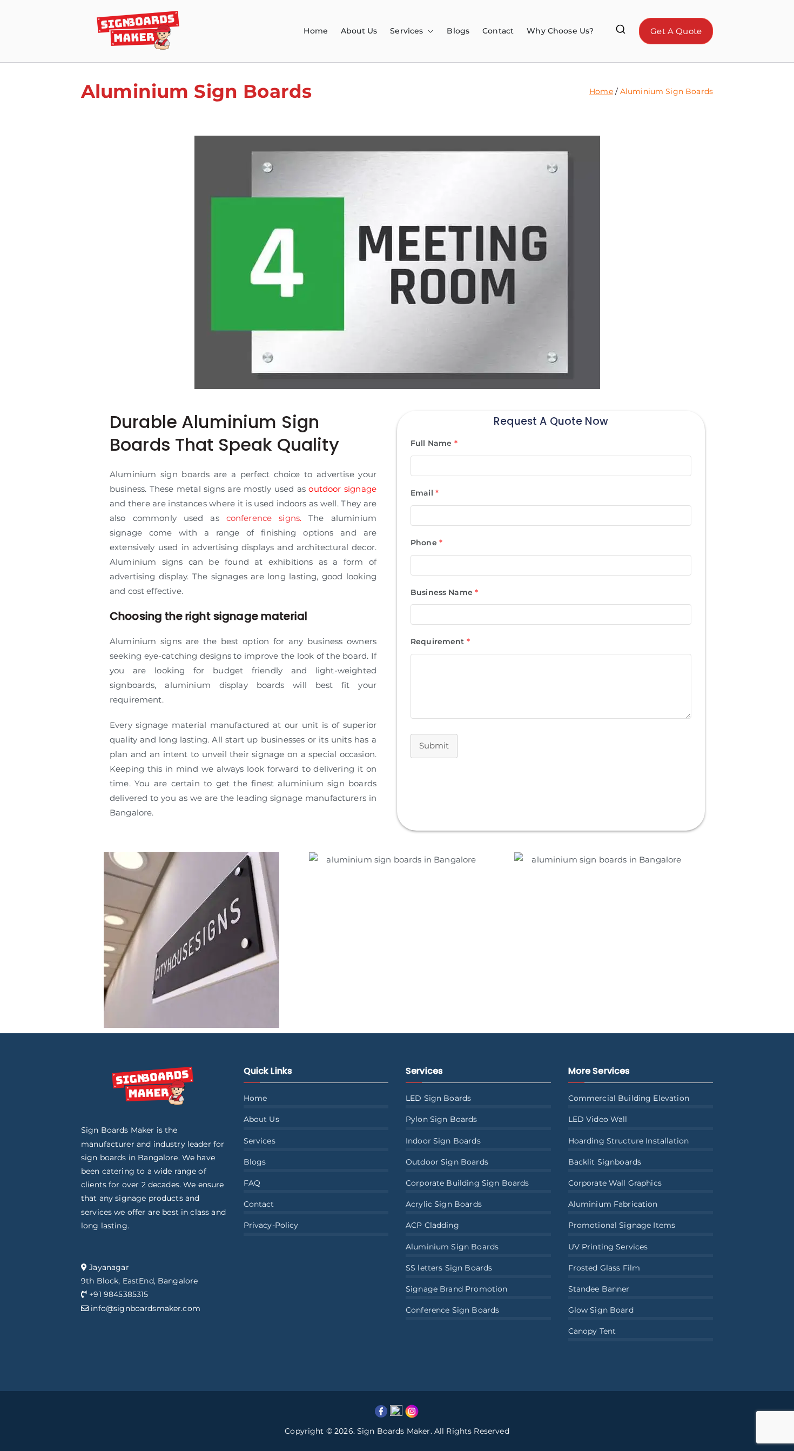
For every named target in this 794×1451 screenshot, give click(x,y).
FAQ (252, 1183)
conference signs (263, 518)
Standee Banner (599, 1289)
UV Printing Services (608, 1247)
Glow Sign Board (601, 1310)
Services (259, 1141)
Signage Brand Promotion (456, 1289)
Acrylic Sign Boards (444, 1204)
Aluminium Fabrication (613, 1204)
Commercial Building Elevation (628, 1098)
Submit (434, 745)
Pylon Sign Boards (441, 1119)
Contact (498, 31)
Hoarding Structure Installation (628, 1141)
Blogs (458, 31)
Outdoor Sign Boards (447, 1162)
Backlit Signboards (605, 1162)
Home (316, 31)
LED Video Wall (598, 1119)
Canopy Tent (592, 1331)
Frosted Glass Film (604, 1268)
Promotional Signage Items (622, 1225)
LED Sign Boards (438, 1098)
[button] (428, 31)
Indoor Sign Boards (443, 1141)
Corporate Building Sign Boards (467, 1183)
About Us (359, 31)
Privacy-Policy (271, 1225)
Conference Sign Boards (452, 1310)
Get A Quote (676, 31)
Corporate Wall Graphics (615, 1183)
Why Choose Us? (560, 31)
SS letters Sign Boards (449, 1268)
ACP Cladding (432, 1225)
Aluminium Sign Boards (452, 1247)
